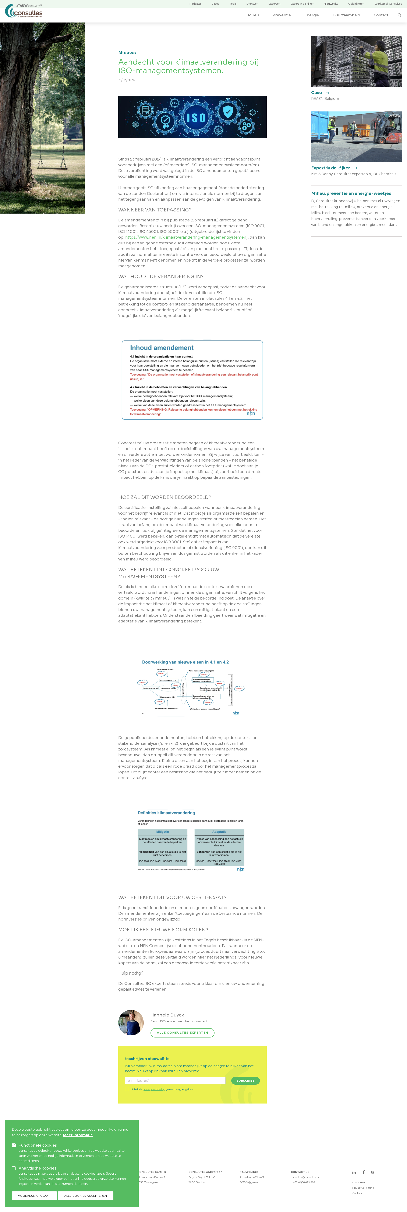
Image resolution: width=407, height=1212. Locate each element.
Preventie (281, 15)
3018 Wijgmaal (249, 1182)
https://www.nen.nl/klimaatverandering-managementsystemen (185, 237)
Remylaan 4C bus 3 (252, 1177)
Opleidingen (356, 3)
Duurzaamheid (346, 15)
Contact (381, 15)
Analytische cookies (37, 1168)
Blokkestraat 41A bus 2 (151, 1177)
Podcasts (195, 3)
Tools (232, 3)
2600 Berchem (197, 1182)
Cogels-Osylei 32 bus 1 (201, 1177)
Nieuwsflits (331, 3)
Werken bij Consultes (388, 3)
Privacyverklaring (363, 1187)
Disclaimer (358, 1182)
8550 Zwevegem (147, 1182)
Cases (215, 3)
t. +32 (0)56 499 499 (303, 1182)
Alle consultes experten (182, 1033)
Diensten (252, 3)
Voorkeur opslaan (34, 1195)
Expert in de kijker (302, 3)
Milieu (253, 15)
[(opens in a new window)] (354, 1172)
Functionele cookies (38, 1145)
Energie (311, 15)
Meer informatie (78, 1135)
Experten (274, 3)
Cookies (357, 1193)
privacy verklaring (154, 1089)
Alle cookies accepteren (85, 1195)
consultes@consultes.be (305, 1177)
